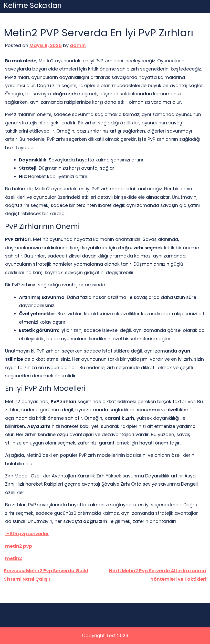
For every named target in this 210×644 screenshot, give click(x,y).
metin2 (13, 558)
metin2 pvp (18, 546)
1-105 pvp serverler (27, 533)
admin (78, 45)
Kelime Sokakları (33, 5)
